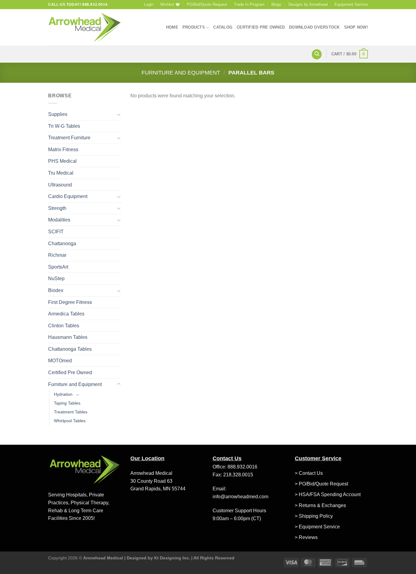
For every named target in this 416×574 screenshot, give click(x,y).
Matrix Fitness (63, 149)
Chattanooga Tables (70, 349)
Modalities (59, 219)
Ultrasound (60, 184)
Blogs (276, 4)
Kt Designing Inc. (172, 557)
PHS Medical (62, 161)
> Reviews (306, 537)
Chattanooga (62, 243)
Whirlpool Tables (70, 420)
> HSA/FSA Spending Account (328, 494)
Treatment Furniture (69, 137)
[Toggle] (118, 114)
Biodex (55, 290)
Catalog (222, 27)
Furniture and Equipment (181, 72)
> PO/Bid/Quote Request (321, 483)
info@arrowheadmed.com (240, 496)
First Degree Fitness (70, 302)
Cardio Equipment (67, 196)
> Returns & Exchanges (320, 505)
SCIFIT (56, 231)
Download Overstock (314, 27)
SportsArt (58, 267)
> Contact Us (309, 473)
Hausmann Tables (67, 337)
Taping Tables (67, 403)
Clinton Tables (63, 325)
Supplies (57, 114)
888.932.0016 (242, 466)
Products (193, 27)
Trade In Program (249, 4)
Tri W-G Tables (64, 126)
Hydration (63, 394)
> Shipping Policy (314, 516)
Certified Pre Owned (261, 27)
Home (172, 27)
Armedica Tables (66, 313)
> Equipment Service (317, 526)
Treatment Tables (70, 411)
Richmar (57, 255)
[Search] (317, 54)
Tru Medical (60, 173)
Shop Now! (356, 27)
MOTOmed (60, 360)
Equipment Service (351, 4)
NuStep (56, 278)
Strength (57, 208)
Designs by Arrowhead (308, 4)
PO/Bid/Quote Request (207, 4)
